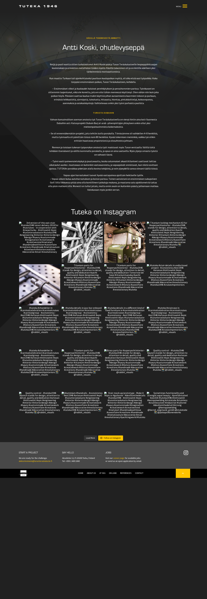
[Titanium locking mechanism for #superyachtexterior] (39, 284)
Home (80, 473)
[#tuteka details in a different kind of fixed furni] (124, 327)
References (126, 473)
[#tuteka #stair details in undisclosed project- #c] (167, 284)
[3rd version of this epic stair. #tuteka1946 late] (39, 242)
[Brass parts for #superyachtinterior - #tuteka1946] (124, 369)
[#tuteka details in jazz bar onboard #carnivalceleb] (82, 327)
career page (118, 458)
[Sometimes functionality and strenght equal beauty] (167, 412)
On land (113, 473)
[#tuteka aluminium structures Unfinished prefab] (82, 242)
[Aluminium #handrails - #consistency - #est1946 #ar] (82, 412)
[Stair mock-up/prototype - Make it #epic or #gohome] (124, 412)
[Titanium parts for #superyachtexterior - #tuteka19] (82, 284)
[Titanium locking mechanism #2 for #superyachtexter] (167, 242)
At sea (102, 473)
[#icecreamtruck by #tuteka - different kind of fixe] (124, 242)
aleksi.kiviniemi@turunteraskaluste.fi (35, 461)
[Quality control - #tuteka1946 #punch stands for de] (167, 369)
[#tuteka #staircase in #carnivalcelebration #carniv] (167, 327)
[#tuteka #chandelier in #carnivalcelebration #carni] (39, 327)
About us (91, 473)
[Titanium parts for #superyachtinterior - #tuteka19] (82, 369)
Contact (139, 473)
